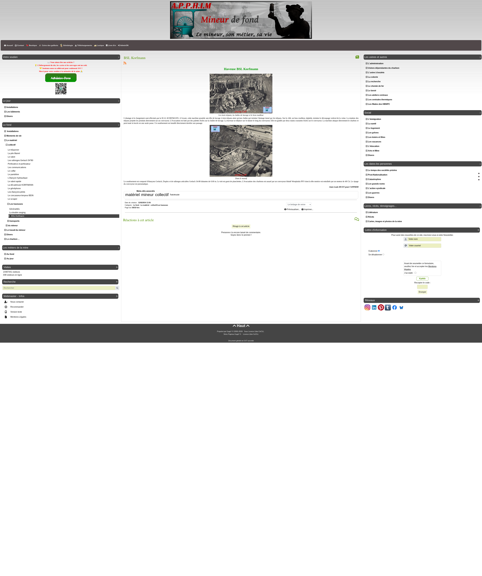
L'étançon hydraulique (17, 178)
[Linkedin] (374, 307)
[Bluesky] (401, 307)
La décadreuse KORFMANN (20, 185)
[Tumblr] (388, 307)
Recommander (17, 307)
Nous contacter (17, 302)
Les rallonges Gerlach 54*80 (20, 160)
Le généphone (14, 188)
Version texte (16, 312)
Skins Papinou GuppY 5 (233, 334)
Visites (60, 267)
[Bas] (478, 179)
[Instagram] (367, 307)
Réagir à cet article (241, 226)
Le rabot (11, 157)
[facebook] (394, 307)
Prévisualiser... (293, 209)
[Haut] (478, 173)
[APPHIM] (241, 20)
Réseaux (422, 300)
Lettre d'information (422, 230)
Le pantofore (13, 174)
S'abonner (373, 251)
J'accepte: (409, 273)
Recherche (60, 281)
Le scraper (12, 199)
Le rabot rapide (14, 181)
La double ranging (17, 212)
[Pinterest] (381, 307)
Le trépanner (13, 150)
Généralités (14, 209)
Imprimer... (308, 209)
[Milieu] (478, 176)
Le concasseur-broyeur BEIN (21, 195)
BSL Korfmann (17, 216)
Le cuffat (11, 171)
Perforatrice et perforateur (19, 164)
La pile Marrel (14, 153)
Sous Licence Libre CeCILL (254, 331)
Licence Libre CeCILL (251, 334)
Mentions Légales (18, 317)
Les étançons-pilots (16, 192)
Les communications (17, 167)
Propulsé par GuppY (224, 331)
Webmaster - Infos (60, 296)
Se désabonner (375, 255)
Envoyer (422, 292)
